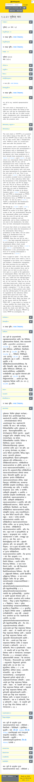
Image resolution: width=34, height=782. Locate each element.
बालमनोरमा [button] (5, 748)
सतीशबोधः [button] (5, 317)
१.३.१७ (16, 192)
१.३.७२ (9, 248)
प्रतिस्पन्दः (10, 776)
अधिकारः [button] (5, 65)
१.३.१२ (15, 175)
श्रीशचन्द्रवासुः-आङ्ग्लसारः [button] (8, 124)
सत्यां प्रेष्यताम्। (18, 37)
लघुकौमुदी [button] (4, 761)
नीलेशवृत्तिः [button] (5, 321)
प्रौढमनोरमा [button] (5, 753)
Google (25, 5)
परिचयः (4, 776)
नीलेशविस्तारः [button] (5, 398)
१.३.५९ (22, 158)
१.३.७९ (5, 240)
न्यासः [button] (4, 390)
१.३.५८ (12, 158)
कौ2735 (19, 11)
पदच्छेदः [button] (4, 22)
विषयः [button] (4, 74)
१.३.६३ (16, 8)
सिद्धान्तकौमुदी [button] (6, 717)
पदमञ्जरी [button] (5, 394)
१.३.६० (16, 207)
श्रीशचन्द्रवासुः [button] (6, 129)
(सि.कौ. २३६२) (18, 730)
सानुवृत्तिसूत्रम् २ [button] (7, 32)
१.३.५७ (5, 158)
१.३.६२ (14, 352)
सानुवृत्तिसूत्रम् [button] (6, 42)
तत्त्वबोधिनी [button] (5, 757)
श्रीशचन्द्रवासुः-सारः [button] (7, 97)
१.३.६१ (8, 8)
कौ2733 (12, 11)
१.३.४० (24, 200)
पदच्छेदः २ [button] (5, 52)
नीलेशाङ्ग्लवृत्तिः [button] (6, 88)
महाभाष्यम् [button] (5, 408)
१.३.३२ (27, 246)
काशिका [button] (4, 332)
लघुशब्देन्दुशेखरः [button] (6, 713)
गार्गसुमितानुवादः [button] (7, 78)
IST (27, 780)
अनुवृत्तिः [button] (5, 70)
